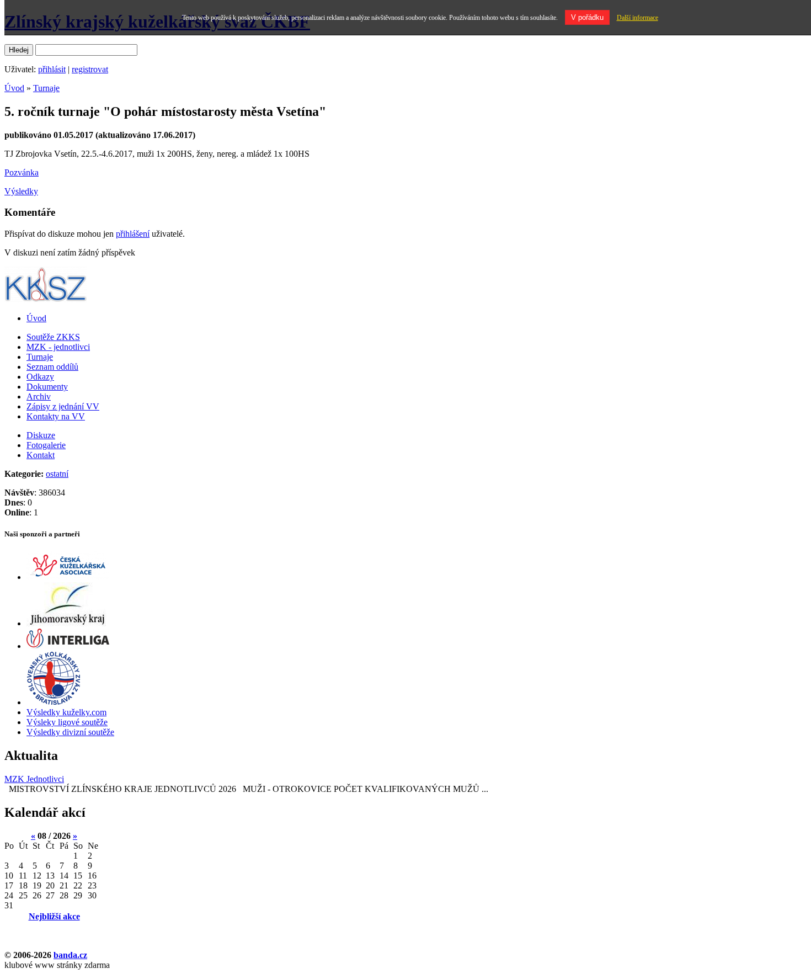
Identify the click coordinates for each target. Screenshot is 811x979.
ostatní (57, 473)
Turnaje (46, 88)
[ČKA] (67, 577)
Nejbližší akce (54, 916)
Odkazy (40, 376)
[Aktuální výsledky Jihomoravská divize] (67, 623)
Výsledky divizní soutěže (70, 732)
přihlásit (52, 69)
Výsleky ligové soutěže (67, 722)
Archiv (38, 396)
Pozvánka (21, 172)
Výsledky (21, 191)
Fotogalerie (46, 445)
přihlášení (133, 233)
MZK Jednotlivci (34, 779)
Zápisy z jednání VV (62, 406)
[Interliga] (67, 646)
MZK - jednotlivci (58, 347)
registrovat (90, 69)
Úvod (14, 88)
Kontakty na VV (55, 416)
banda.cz (70, 955)
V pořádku (587, 17)
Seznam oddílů (52, 366)
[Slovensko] (53, 702)
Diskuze (40, 435)
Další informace (637, 18)
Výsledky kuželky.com (66, 712)
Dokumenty (47, 386)
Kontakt (40, 455)
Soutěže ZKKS (53, 337)
